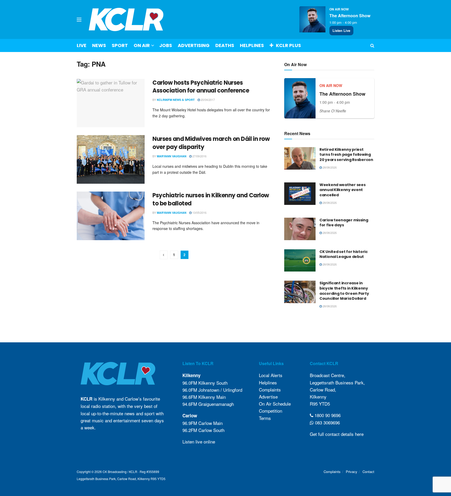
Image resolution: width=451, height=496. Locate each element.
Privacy (351, 471)
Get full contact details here (337, 434)
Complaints (270, 389)
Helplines (252, 45)
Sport (120, 45)
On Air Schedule (275, 403)
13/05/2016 (199, 212)
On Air (142, 45)
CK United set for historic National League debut (343, 254)
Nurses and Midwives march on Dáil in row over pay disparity (211, 143)
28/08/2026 (329, 167)
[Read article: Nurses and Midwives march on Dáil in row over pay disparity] (111, 159)
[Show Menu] (79, 19)
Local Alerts (270, 375)
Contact (368, 471)
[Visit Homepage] (126, 19)
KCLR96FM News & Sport (176, 100)
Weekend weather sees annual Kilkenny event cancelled (342, 190)
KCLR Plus (288, 45)
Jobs (165, 45)
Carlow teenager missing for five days (343, 222)
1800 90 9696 (327, 415)
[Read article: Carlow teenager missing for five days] (300, 229)
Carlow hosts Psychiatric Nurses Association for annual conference (200, 87)
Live (81, 45)
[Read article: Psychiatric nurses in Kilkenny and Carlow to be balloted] (111, 216)
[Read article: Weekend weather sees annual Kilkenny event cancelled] (300, 193)
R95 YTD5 (320, 403)
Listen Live (341, 30)
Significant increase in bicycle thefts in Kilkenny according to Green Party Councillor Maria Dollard (344, 290)
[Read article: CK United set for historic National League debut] (300, 260)
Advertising (194, 45)
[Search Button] (372, 45)
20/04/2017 (207, 99)
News (99, 45)
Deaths (224, 45)
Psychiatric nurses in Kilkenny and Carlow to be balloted (210, 199)
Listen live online (198, 441)
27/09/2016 (199, 156)
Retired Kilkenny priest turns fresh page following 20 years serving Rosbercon (346, 154)
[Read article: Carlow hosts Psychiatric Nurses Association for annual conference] (111, 103)
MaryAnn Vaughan (171, 156)
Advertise (268, 396)
